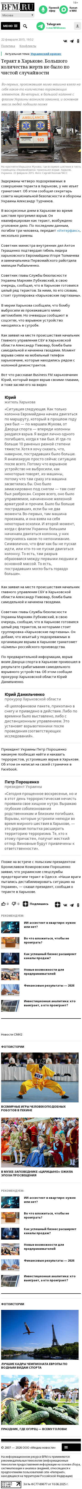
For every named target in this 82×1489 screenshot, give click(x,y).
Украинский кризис (46, 54)
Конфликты (28, 46)
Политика (8, 46)
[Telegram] (71, 41)
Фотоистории (12, 1047)
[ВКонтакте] (65, 41)
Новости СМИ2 (11, 1034)
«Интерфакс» (68, 230)
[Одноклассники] (78, 41)
